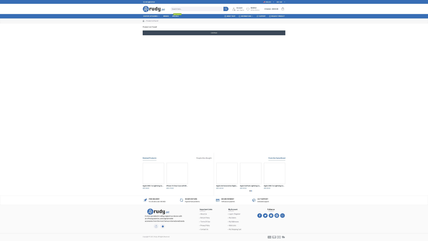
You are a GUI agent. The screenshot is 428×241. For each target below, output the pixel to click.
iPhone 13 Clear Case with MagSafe (177, 186)
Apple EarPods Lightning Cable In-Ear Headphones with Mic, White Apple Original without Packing (250, 186)
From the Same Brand (277, 158)
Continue (214, 32)
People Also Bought (204, 158)
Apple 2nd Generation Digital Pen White (227, 186)
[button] (250, 190)
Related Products (149, 158)
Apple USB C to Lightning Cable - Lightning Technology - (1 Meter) (153, 186)
